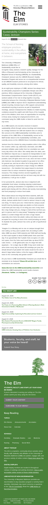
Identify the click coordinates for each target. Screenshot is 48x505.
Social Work (26, 443)
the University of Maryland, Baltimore (24, 7)
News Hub (7, 427)
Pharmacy (15, 443)
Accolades (32, 422)
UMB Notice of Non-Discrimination (18, 476)
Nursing (4, 287)
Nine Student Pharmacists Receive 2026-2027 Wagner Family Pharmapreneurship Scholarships (21, 322)
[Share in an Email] (44, 281)
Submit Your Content (15, 400)
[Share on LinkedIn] (40, 281)
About (10, 448)
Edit (35, 503)
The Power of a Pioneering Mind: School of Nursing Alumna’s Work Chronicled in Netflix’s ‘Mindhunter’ (23, 306)
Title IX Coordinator (15, 486)
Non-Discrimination (28, 501)
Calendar (17, 427)
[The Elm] (6, 13)
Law (29, 438)
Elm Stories (8, 422)
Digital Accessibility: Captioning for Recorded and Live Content (22, 314)
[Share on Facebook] (30, 281)
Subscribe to (17, 406)
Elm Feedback (28, 503)
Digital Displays (11, 464)
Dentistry (7, 438)
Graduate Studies (19, 438)
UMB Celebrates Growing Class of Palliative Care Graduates (21, 330)
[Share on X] (35, 281)
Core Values (7, 503)
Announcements (20, 422)
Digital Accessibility (15, 501)
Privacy (5, 501)
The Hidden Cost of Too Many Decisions (14, 298)
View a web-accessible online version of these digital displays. (23, 471)
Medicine (37, 438)
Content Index (17, 503)
